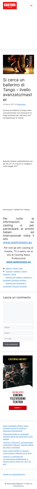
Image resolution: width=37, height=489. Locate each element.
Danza (15, 268)
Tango (13, 274)
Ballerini (9, 268)
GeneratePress (18, 486)
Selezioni (6, 274)
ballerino (17, 271)
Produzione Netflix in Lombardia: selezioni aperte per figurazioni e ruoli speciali (18, 436)
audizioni (9, 271)
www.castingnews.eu (17, 242)
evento (24, 271)
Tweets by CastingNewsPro (14, 474)
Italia (21, 268)
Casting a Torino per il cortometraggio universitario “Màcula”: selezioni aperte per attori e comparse (18, 445)
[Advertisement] (18, 30)
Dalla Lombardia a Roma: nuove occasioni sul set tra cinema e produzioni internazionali (15, 428)
